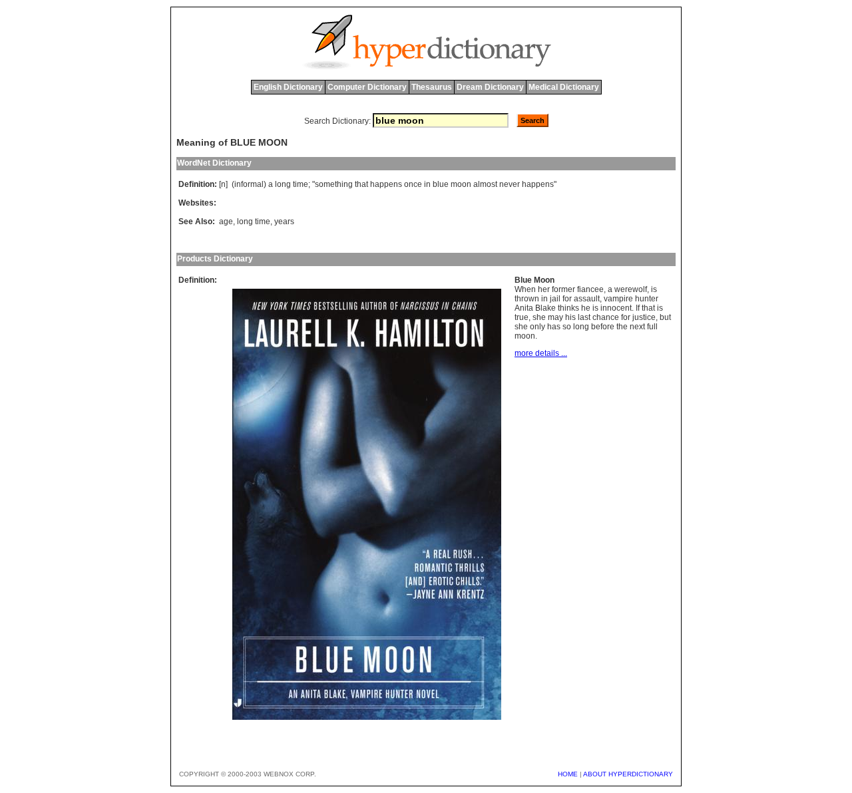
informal (249, 184)
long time (253, 221)
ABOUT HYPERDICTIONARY (628, 774)
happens (386, 184)
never (509, 184)
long (283, 184)
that (361, 184)
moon (461, 184)
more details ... (541, 353)
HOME (568, 774)
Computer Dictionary (367, 87)
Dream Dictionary (490, 87)
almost (485, 184)
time (300, 184)
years (284, 221)
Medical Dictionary (564, 87)
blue (441, 184)
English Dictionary (288, 87)
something (334, 184)
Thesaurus (431, 87)
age (226, 221)
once (413, 184)
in (427, 184)
